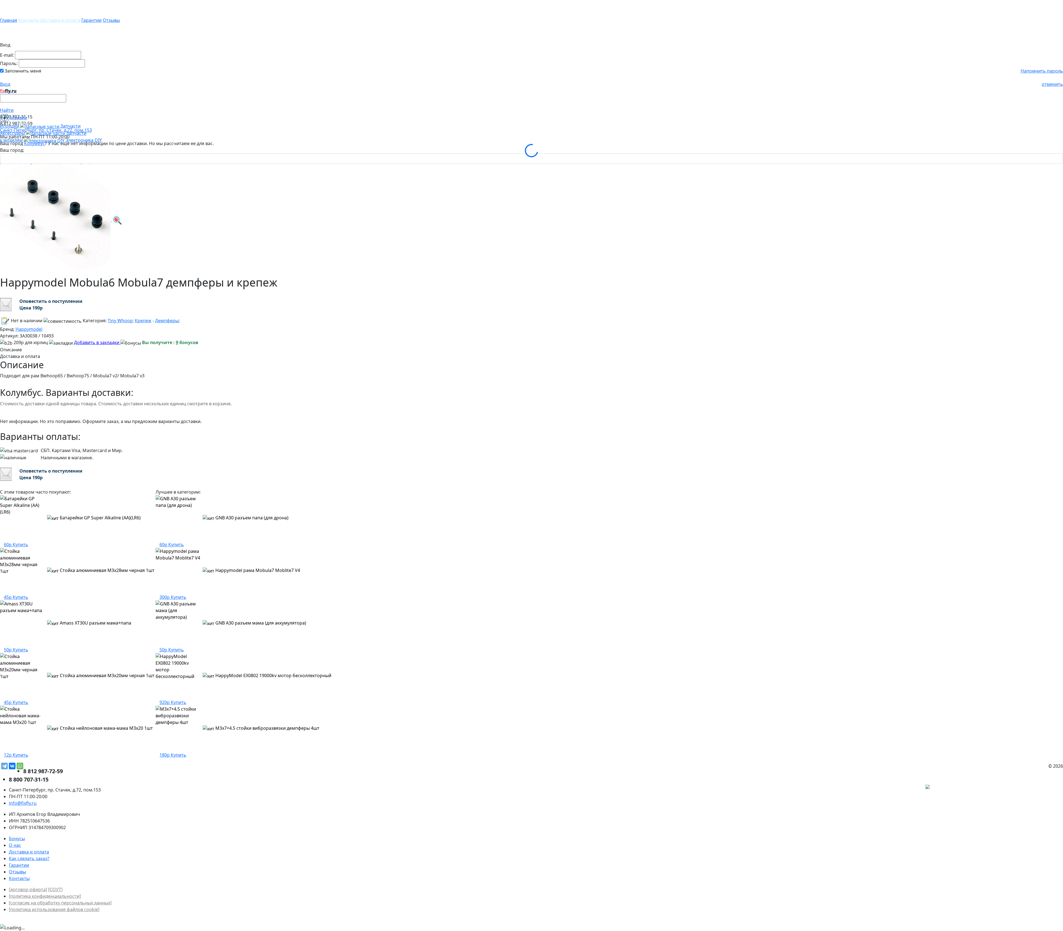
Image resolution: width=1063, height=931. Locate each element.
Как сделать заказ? (29, 858)
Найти (7, 110)
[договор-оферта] (28, 889)
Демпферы (167, 321)
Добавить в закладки (97, 342)
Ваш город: (12, 150)
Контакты (28, 20)
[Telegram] (4, 766)
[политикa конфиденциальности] (45, 896)
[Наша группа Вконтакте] (1021, 788)
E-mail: (7, 55)
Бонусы (17, 838)
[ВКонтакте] (12, 766)
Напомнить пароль (1042, 71)
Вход (5, 84)
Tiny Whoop (120, 321)
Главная (8, 20)
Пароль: (9, 63)
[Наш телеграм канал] (952, 788)
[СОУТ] (55, 889)
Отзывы (111, 20)
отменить (1052, 84)
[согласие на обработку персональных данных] (60, 903)
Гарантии (91, 20)
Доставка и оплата (60, 20)
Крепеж (143, 321)
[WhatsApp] (20, 766)
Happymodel (29, 329)
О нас (15, 845)
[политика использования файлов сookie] (54, 909)
